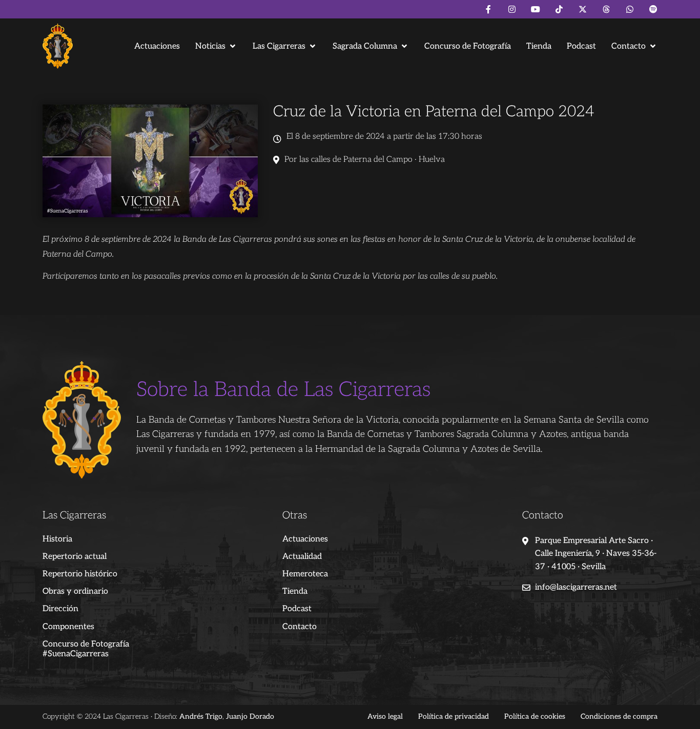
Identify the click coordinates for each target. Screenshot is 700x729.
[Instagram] (512, 9)
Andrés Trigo (200, 716)
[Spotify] (653, 9)
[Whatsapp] (630, 9)
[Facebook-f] (488, 9)
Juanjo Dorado (250, 716)
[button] (216, 46)
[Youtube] (535, 9)
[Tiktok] (559, 9)
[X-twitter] (583, 9)
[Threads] (606, 9)
